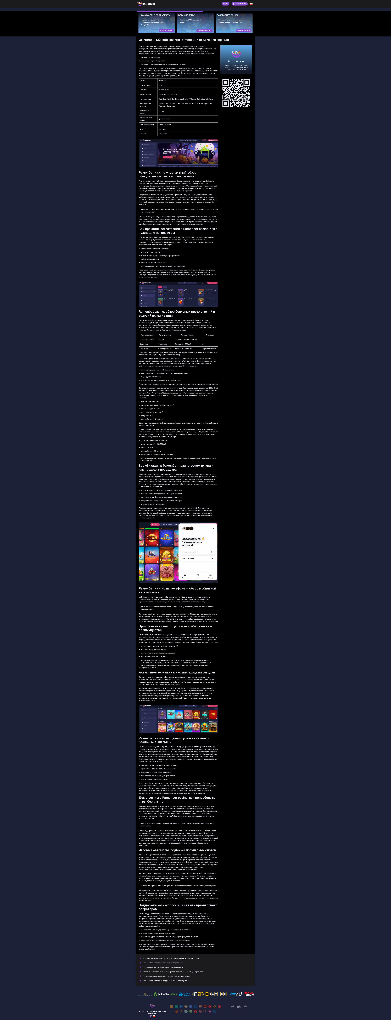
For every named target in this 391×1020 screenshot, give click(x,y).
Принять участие (204, 30)
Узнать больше (166, 30)
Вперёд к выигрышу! (236, 67)
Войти (225, 4)
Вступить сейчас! (243, 30)
